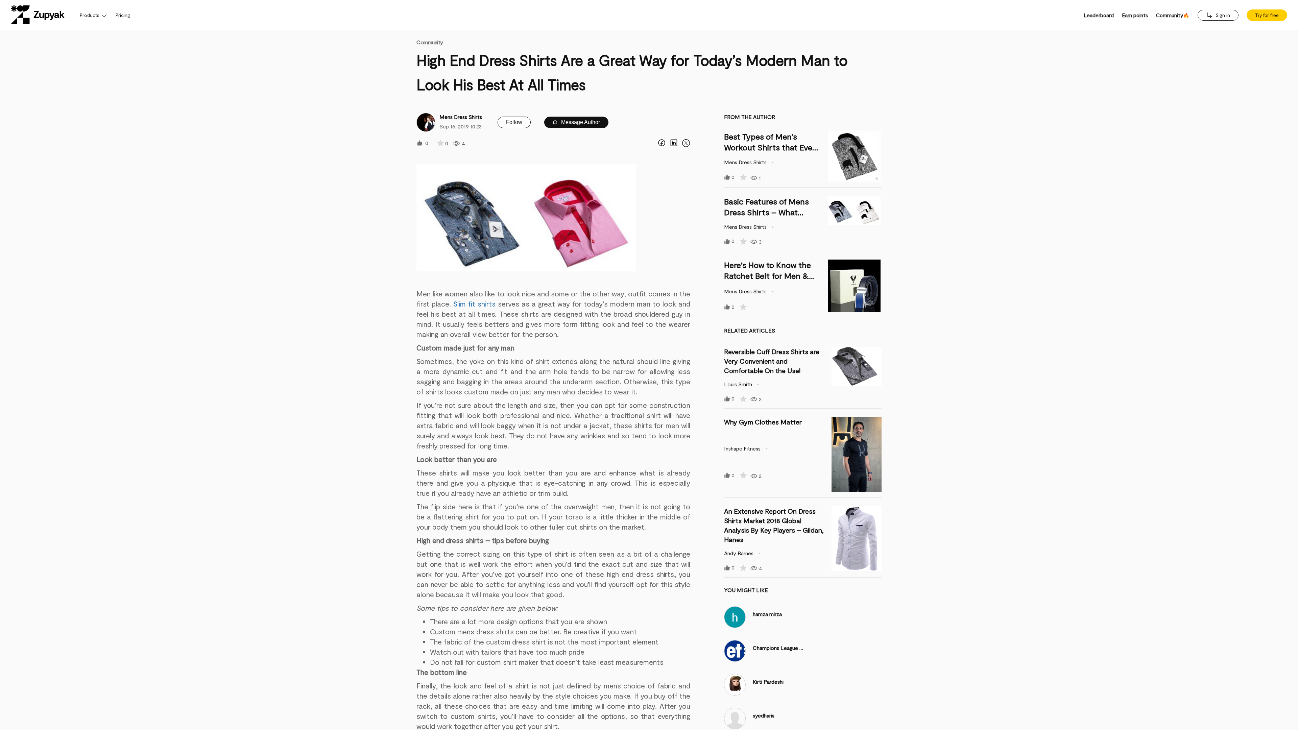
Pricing (123, 15)
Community (429, 42)
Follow (514, 122)
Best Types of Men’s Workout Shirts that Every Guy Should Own (772, 147)
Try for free (1267, 15)
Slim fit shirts (474, 303)
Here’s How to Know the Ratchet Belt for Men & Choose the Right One (767, 275)
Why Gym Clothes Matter (763, 422)
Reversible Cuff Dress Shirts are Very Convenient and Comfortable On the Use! (771, 360)
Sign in (1222, 15)
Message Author (580, 122)
